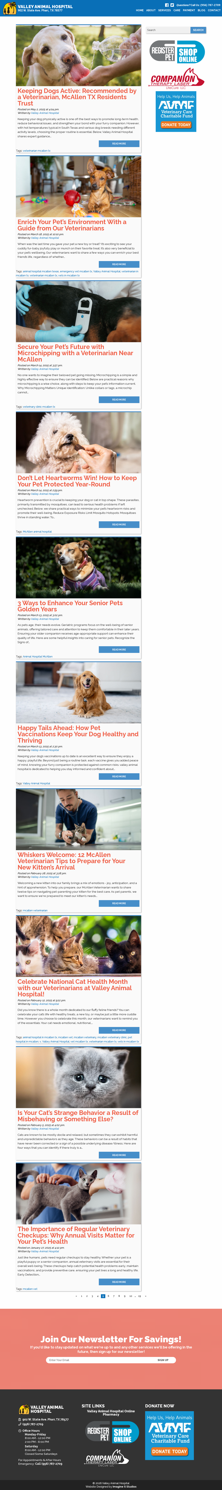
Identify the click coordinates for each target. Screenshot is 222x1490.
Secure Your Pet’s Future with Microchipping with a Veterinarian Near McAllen (75, 353)
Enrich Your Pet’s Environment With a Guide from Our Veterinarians (72, 225)
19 (139, 1296)
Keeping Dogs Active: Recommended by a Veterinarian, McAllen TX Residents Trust (77, 97)
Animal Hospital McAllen (37, 656)
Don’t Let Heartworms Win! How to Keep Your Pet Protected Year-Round (77, 481)
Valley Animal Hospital (45, 6)
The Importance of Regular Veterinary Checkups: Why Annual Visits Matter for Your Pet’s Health (76, 1235)
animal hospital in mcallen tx (40, 1037)
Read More (119, 143)
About (151, 10)
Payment (189, 10)
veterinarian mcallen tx (36, 150)
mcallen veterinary (85, 1037)
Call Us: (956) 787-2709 (198, 5)
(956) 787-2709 (32, 1424)
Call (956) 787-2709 (48, 1463)
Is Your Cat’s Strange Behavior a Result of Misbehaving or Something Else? (78, 1116)
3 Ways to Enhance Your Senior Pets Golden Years (70, 606)
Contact (214, 10)
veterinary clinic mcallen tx (39, 406)
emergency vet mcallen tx (76, 271)
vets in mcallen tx (69, 275)
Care (176, 10)
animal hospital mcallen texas (41, 271)
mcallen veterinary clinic (112, 1037)
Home (140, 10)
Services (164, 10)
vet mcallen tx (79, 1041)
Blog (201, 10)
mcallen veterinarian (35, 910)
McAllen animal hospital (37, 531)
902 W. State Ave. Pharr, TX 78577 (40, 10)
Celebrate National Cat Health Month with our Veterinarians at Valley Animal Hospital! (75, 988)
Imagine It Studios (125, 1486)
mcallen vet (65, 1037)
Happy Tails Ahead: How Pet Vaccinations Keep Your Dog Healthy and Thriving (78, 734)
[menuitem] (140, 10)
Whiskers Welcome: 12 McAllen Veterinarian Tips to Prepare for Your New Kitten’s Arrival (71, 861)
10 (131, 1296)
